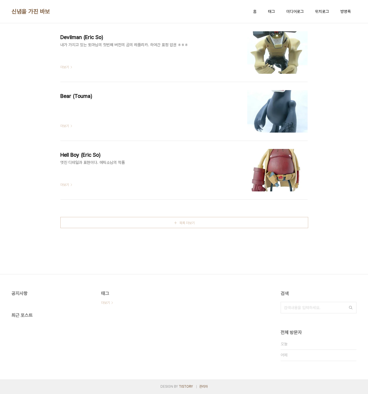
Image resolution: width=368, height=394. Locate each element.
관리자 (203, 387)
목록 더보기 (187, 223)
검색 (350, 307)
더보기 (105, 303)
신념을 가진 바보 (31, 11)
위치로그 (322, 11)
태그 (271, 11)
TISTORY (186, 387)
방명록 (345, 11)
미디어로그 (295, 11)
